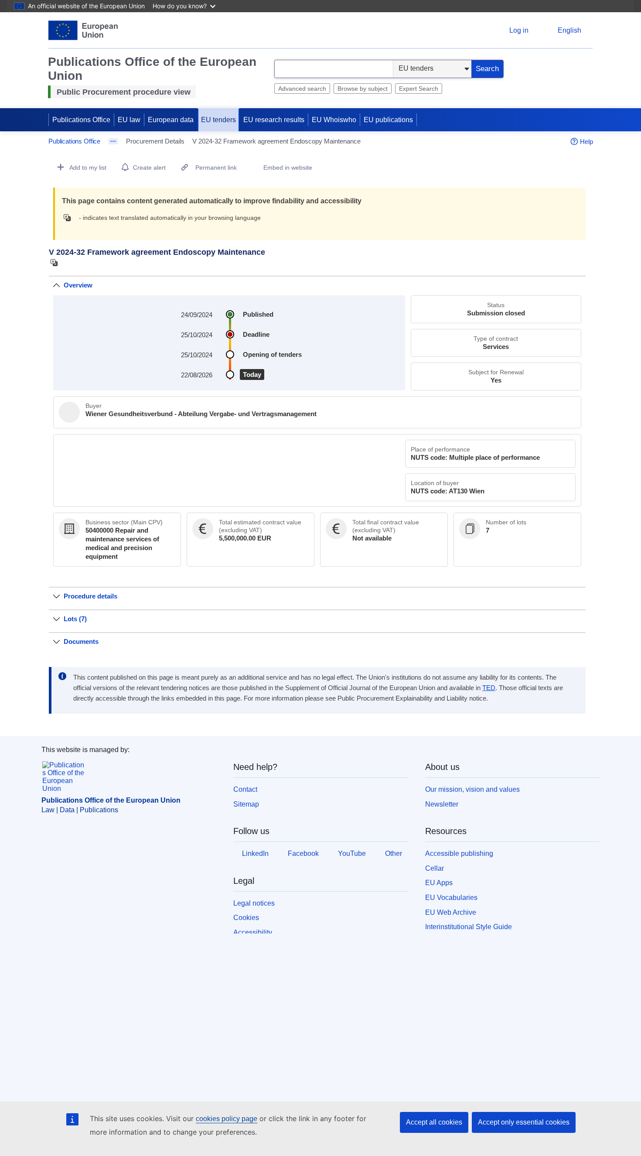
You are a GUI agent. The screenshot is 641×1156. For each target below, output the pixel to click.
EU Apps (439, 882)
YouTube (352, 853)
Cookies (246, 917)
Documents (81, 641)
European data (171, 119)
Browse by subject (363, 88)
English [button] (569, 30)
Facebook (303, 853)
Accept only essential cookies (523, 1122)
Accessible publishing (459, 853)
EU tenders (218, 119)
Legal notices (254, 903)
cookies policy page (226, 1118)
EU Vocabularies (451, 897)
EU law (129, 119)
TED (488, 687)
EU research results (273, 119)
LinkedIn (255, 853)
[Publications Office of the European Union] (83, 30)
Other (393, 853)
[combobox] (334, 69)
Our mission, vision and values (472, 789)
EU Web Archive (450, 912)
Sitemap (246, 804)
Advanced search (302, 88)
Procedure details (90, 596)
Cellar (434, 868)
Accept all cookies (434, 1122)
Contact (245, 789)
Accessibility (252, 932)
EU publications (388, 119)
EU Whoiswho (334, 119)
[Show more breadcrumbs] (113, 141)
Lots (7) (75, 618)
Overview (78, 285)
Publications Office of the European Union (111, 800)
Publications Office (81, 119)
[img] (69, 217)
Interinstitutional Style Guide (468, 926)
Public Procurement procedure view (124, 92)
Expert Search (418, 88)
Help (586, 141)
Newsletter (441, 804)
